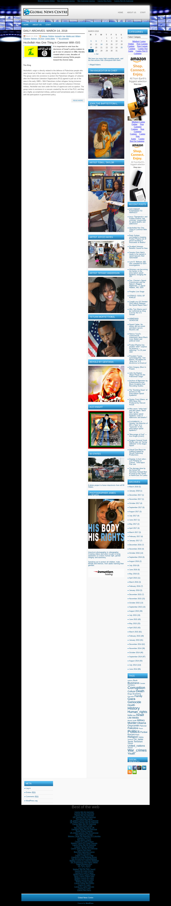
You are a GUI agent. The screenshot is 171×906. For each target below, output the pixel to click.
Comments (32, 797)
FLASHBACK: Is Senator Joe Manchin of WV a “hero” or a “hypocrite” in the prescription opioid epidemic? (138, 426)
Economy (137, 694)
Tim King (41, 39)
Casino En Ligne (84, 885)
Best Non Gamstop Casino (84, 852)
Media (135, 717)
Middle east (70, 36)
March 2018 (133, 487)
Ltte (130, 717)
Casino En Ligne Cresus (84, 871)
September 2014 (135, 657)
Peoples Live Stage (136, 292)
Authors (130, 680)
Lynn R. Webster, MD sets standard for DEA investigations (137, 263)
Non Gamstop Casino (84, 819)
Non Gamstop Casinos (84, 835)
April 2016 (133, 578)
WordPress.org (31, 801)
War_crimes (137, 750)
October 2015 (134, 603)
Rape (137, 735)
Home (120, 13)
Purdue (143, 732)
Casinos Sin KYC (84, 838)
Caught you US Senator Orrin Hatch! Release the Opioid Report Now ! (138, 303)
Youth (131, 753)
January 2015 (134, 640)
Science (130, 739)
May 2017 (133, 524)
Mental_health (132, 720)
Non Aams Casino (84, 840)
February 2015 (134, 636)
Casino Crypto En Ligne (84, 855)
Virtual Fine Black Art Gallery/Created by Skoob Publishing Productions (137, 452)
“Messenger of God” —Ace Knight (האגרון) (138, 435)
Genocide (134, 702)
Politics (134, 731)
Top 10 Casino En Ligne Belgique (84, 859)
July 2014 (133, 665)
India (130, 715)
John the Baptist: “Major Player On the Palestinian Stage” (137, 375)
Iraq (64, 36)
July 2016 (133, 565)
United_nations (136, 745)
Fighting (51, 36)
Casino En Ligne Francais (84, 887)
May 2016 (133, 574)
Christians (131, 685)
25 (122, 48)
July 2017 (133, 516)
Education (131, 696)
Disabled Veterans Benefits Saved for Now (138, 247)
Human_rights (137, 712)
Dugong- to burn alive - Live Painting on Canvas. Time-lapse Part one (138, 461)
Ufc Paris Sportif (84, 866)
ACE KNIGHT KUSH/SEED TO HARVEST (135, 211)
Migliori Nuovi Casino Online (84, 875)
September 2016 (135, 557)
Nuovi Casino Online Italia (84, 876)
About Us (131, 13)
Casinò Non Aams (84, 890)
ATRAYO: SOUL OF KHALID (137, 296)
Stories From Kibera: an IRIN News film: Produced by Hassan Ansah (138, 402)
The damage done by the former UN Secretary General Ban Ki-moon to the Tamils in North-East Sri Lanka (138, 471)
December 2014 (135, 644)
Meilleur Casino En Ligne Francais (84, 843)
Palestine (26, 39)
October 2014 (134, 653)
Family (138, 696)
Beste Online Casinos (84, 831)
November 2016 (135, 549)
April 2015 (133, 628)
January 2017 (134, 541)
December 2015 (135, 594)
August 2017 (134, 512)
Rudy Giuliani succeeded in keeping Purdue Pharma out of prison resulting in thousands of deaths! (137, 238)
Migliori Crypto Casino (84, 881)
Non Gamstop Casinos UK (84, 828)
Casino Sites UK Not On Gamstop (84, 848)
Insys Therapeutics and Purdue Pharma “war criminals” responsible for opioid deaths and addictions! (138, 220)
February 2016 (134, 586)
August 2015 (134, 611)
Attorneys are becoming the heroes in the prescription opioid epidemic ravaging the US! (138, 272)
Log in (28, 788)
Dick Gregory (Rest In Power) (137, 368)
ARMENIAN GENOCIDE (133, 319)
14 (101, 44)
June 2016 (133, 570)
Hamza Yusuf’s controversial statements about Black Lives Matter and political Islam (138, 337)
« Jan (96, 54)
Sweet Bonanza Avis (84, 864)
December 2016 (135, 545)
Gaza (131, 699)
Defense (44, 36)
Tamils (130, 741)
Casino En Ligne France (84, 841)
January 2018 (134, 491)
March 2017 (133, 532)
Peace (141, 728)
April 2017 (133, 528)
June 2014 (133, 669)
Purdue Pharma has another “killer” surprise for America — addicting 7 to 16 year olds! (138, 348)
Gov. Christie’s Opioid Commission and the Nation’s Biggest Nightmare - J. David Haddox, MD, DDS (137, 283)
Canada (142, 683)
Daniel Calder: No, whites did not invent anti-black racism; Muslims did (137, 327)
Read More (78, 100)
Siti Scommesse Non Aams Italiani (84, 862)
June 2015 (133, 619)
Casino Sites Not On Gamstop (84, 824)
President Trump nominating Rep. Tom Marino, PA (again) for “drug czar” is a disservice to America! (137, 359)
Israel (140, 715)
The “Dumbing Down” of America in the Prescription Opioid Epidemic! (138, 392)
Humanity (58, 36)
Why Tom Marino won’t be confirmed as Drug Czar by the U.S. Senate (138, 311)
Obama (141, 722)
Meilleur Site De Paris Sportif (84, 869)
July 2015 (133, 615)
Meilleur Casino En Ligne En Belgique (84, 861)
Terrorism (138, 741)
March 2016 (133, 582)
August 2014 (134, 661)
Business (133, 682)
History (134, 708)
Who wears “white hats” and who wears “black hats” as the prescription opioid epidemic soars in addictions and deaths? (138, 413)
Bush (135, 680)
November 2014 (135, 648)
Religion (34, 39)
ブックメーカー (84, 868)
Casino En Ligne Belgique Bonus (84, 857)
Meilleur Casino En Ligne (84, 878)
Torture (130, 743)
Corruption (136, 688)
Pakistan (143, 726)
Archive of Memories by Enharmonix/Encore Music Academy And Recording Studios (138, 383)
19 (91, 48)
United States (50, 39)
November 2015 (135, 599)
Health (131, 705)
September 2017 (135, 507)
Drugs (130, 694)
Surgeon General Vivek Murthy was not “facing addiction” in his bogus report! (138, 443)
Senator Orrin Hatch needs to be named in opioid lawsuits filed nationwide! (137, 255)
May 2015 (133, 623)
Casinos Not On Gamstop (84, 814)
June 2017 (133, 520)
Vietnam (130, 747)
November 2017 (135, 499)
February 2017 (134, 536)
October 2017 (134, 503)
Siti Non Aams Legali (84, 826)
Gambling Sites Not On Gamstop (84, 829)
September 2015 (135, 607)
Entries (31, 792)
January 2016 (134, 590)
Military (77, 36)
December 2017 (135, 495)
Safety (141, 737)
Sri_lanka (138, 739)
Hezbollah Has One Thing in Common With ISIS (51, 42)
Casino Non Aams (84, 850)
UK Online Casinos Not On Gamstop (84, 821)
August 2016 (134, 561)
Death (140, 691)
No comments (64, 39)
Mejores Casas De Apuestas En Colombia (84, 836)
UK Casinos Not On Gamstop (84, 817)
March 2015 (133, 632)
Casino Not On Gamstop (84, 812)
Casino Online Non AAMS (84, 883)
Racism (131, 734)
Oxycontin (133, 725)
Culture (131, 691)
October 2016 (134, 553)
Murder (132, 723)
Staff (143, 13)
